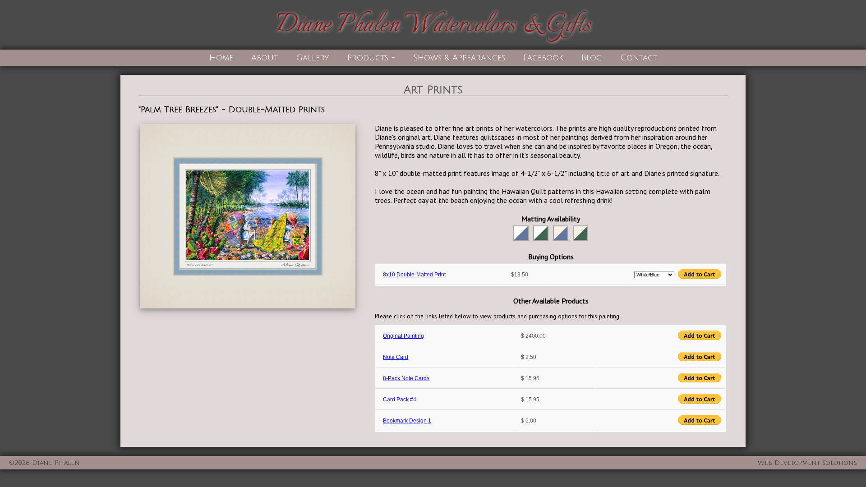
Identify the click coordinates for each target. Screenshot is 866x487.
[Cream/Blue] (560, 233)
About (264, 57)
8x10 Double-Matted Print (414, 274)
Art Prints (433, 90)
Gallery (312, 57)
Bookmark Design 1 (407, 421)
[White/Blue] (521, 233)
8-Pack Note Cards (406, 378)
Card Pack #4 (399, 399)
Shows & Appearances (459, 57)
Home (221, 57)
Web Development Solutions (807, 462)
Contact (638, 57)
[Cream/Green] (580, 233)
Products (367, 57)
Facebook (543, 57)
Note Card (395, 357)
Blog (591, 57)
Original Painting (403, 336)
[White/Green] (540, 233)
